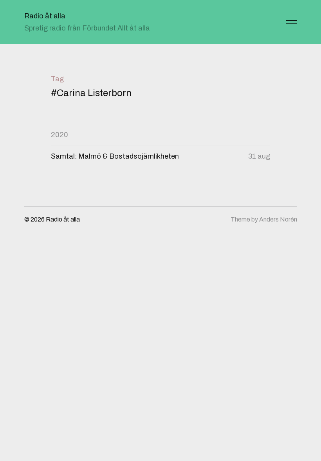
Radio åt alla (44, 16)
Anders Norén (278, 219)
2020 (59, 135)
